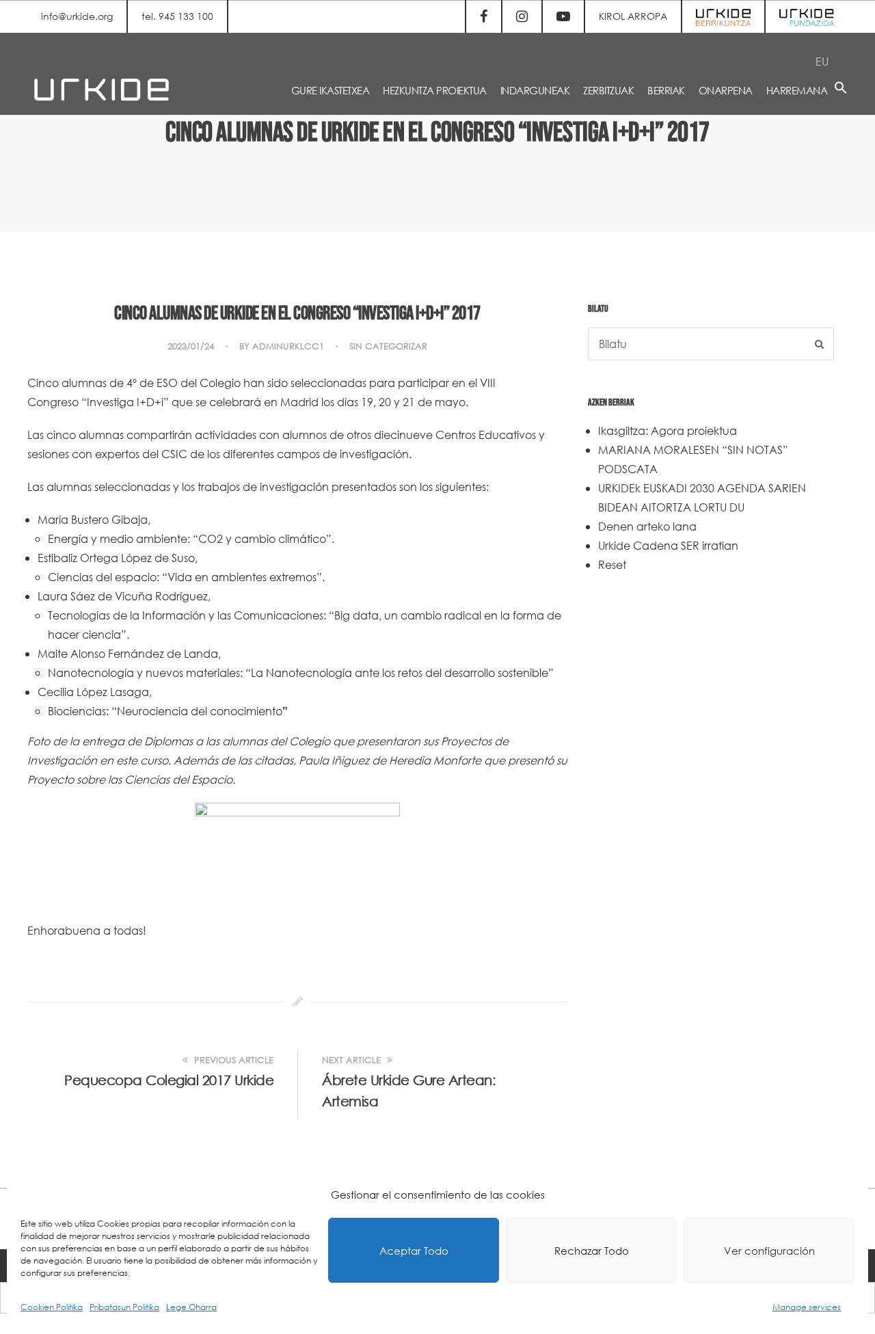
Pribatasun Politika (124, 1307)
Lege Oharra (191, 1307)
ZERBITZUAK (608, 90)
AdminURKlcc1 (288, 346)
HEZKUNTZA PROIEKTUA (435, 90)
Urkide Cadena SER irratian (668, 545)
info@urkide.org (77, 16)
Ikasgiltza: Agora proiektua (667, 430)
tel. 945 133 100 (177, 16)
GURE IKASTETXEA (330, 90)
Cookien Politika (52, 1307)
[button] (841, 90)
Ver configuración (769, 1250)
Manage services (806, 1307)
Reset (612, 564)
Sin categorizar (388, 346)
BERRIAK (666, 90)
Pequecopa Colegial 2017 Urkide (168, 1080)
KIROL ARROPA (633, 16)
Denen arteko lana (647, 526)
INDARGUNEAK (535, 90)
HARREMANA (797, 90)
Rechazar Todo (591, 1250)
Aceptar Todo (413, 1250)
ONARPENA (726, 90)
